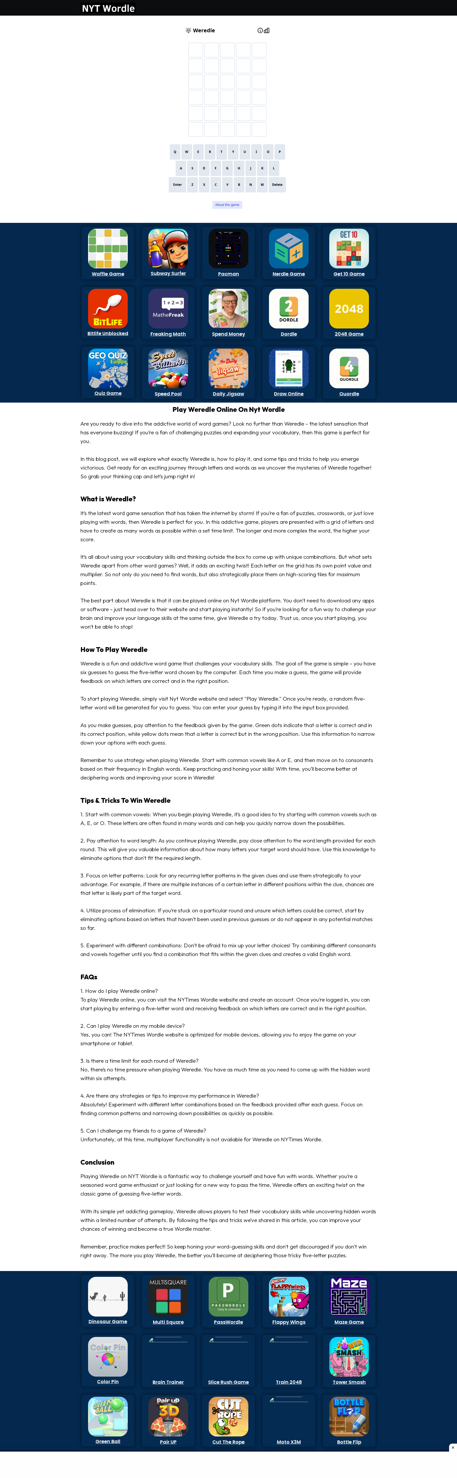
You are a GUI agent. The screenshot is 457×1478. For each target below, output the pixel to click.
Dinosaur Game (108, 1321)
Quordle (349, 393)
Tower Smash (349, 1382)
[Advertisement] (104, 97)
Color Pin (108, 1381)
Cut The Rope (228, 1442)
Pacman (228, 274)
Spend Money (228, 334)
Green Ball (107, 1441)
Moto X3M (289, 1442)
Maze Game (349, 1322)
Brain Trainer (168, 1382)
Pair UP (168, 1442)
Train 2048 (289, 1382)
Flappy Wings (288, 1322)
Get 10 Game (349, 274)
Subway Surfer (168, 273)
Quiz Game (108, 393)
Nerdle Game (289, 274)
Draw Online (289, 393)
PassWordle (228, 1322)
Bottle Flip (349, 1442)
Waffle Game (108, 274)
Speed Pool (168, 393)
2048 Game (349, 334)
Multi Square (168, 1322)
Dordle (289, 334)
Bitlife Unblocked (108, 333)
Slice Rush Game (228, 1382)
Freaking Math (168, 334)
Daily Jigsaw (228, 393)
